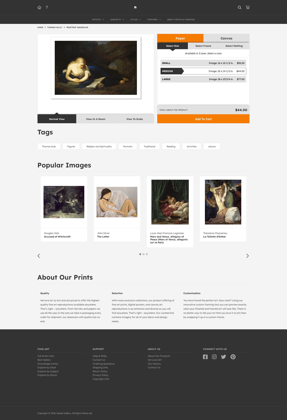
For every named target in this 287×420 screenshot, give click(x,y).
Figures (71, 146)
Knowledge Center (48, 363)
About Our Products (159, 355)
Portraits (127, 146)
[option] (63, 209)
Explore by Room (47, 375)
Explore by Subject (48, 371)
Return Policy (100, 371)
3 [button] (147, 254)
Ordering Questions (104, 363)
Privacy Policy (100, 375)
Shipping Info (100, 367)
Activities (192, 146)
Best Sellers (44, 359)
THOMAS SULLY (54, 27)
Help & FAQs (100, 355)
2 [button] (143, 254)
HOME (40, 27)
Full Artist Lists (46, 355)
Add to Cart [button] (203, 119)
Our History (154, 363)
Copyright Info (101, 378)
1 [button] (140, 254)
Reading (171, 146)
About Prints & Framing (181, 19)
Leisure (212, 146)
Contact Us (99, 359)
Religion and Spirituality (99, 146)
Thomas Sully (49, 146)
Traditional (149, 146)
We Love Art (155, 359)
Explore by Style (47, 367)
